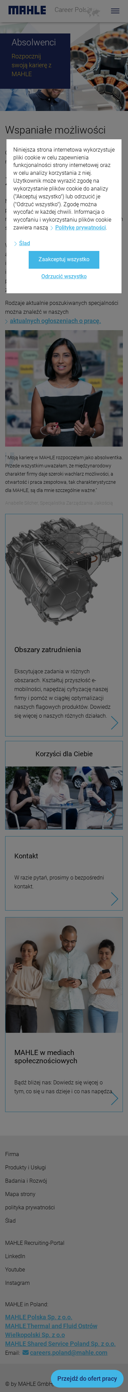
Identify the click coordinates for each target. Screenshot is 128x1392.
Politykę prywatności (80, 227)
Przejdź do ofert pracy (87, 1378)
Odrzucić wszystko (64, 276)
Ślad (24, 243)
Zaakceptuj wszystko (64, 259)
